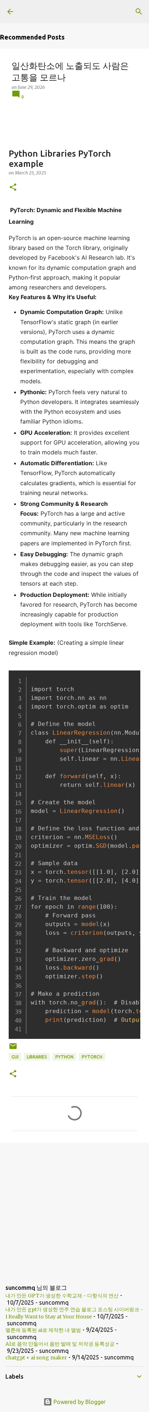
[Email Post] (13, 1048)
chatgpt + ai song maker (36, 1357)
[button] (13, 188)
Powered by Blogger (79, 1402)
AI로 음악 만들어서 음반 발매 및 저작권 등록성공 (60, 1344)
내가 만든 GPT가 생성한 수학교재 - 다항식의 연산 (62, 1295)
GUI (15, 1056)
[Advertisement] (74, 1207)
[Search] (139, 11)
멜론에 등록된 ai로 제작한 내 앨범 (43, 1330)
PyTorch (92, 1056)
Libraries (37, 1056)
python (64, 1056)
